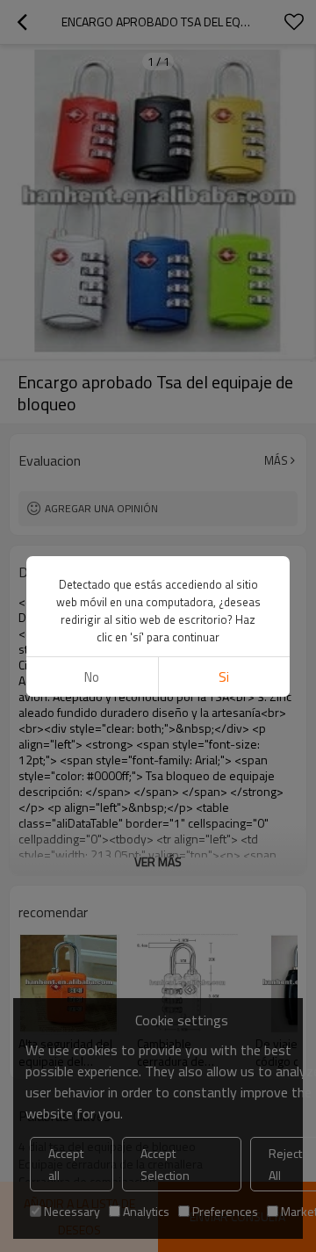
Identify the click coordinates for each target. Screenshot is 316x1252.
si (224, 677)
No (91, 677)
